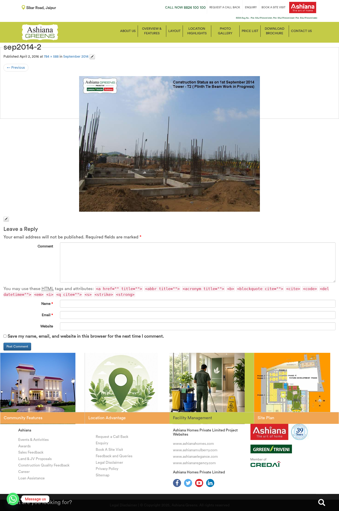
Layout (174, 31)
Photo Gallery (225, 31)
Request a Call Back (112, 437)
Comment (45, 246)
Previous (16, 67)
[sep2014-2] (169, 144)
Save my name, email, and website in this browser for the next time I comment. (86, 336)
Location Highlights (197, 31)
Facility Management (192, 418)
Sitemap (102, 475)
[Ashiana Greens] (40, 32)
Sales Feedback (30, 452)
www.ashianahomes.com (193, 444)
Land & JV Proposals (35, 459)
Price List (250, 31)
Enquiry (102, 443)
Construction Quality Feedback (43, 465)
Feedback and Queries (114, 456)
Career (24, 472)
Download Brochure (274, 31)
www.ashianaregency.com (194, 463)
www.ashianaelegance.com (195, 456)
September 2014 (76, 56)
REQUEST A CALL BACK (224, 7)
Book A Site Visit (109, 450)
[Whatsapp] (13, 499)
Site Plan (266, 418)
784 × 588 (51, 56)
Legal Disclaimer (109, 462)
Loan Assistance (31, 478)
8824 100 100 (185, 7)
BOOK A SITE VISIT (273, 7)
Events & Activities (33, 440)
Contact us (301, 31)
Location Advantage (107, 418)
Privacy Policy (107, 469)
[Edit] (92, 56)
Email (47, 315)
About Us (128, 31)
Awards (24, 446)
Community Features (23, 418)
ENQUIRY (251, 7)
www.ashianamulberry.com (195, 450)
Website (46, 326)
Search (321, 502)
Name (47, 304)
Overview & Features (152, 31)
